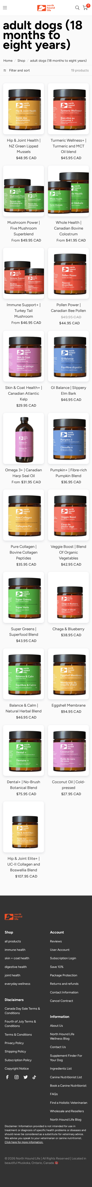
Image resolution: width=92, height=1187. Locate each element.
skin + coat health (17, 958)
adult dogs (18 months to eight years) (58, 61)
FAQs (54, 1094)
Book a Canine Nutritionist (68, 1086)
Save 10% (56, 967)
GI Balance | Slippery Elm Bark (68, 390)
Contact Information (64, 992)
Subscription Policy (18, 1060)
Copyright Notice (17, 1068)
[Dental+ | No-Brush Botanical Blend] (23, 750)
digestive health (16, 967)
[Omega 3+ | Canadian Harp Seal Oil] (23, 438)
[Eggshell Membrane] (68, 674)
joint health (12, 975)
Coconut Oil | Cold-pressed (68, 785)
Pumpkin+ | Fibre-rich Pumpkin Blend (68, 473)
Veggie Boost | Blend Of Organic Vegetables (68, 552)
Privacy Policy (14, 1043)
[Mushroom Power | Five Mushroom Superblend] (23, 191)
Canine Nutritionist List (66, 1077)
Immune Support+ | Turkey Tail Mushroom (23, 311)
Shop (21, 61)
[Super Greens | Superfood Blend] (23, 597)
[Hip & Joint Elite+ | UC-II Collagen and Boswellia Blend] (23, 826)
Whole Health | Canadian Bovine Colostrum (68, 228)
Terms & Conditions (18, 1034)
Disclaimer (11, 1126)
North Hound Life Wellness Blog (62, 1036)
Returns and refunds (64, 984)
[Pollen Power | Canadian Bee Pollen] (68, 273)
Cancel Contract (61, 1001)
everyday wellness (17, 984)
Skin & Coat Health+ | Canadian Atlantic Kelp (23, 393)
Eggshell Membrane (69, 705)
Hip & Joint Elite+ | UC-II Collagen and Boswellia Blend (23, 864)
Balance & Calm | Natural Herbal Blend (24, 708)
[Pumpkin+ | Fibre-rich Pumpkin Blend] (68, 438)
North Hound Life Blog (65, 1120)
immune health (15, 950)
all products (13, 941)
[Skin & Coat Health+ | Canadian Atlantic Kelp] (23, 356)
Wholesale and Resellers (67, 1111)
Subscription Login (63, 958)
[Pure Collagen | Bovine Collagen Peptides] (23, 515)
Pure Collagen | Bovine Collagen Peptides (24, 552)
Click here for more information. (24, 1142)
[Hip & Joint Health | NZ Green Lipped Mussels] (23, 108)
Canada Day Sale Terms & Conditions (22, 1011)
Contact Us (58, 1047)
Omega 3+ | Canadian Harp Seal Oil (23, 473)
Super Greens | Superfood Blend (23, 632)
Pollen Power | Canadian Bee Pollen (68, 308)
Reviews (56, 941)
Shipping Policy (15, 1051)
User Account (59, 950)
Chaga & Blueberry (68, 629)
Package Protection (63, 975)
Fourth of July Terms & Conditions (20, 1024)
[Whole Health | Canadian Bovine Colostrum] (68, 191)
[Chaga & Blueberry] (68, 597)
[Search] (77, 8)
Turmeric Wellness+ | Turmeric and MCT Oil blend (68, 146)
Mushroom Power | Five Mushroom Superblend (23, 228)
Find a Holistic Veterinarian (68, 1103)
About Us (56, 1026)
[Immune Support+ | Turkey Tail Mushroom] (23, 273)
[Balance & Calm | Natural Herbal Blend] (23, 674)
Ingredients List (61, 1068)
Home (8, 61)
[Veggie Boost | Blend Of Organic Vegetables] (68, 515)
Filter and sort (19, 70)
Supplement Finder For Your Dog (66, 1058)
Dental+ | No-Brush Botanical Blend (23, 785)
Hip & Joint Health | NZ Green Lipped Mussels (23, 146)
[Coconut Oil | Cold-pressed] (68, 750)
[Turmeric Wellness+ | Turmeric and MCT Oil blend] (68, 108)
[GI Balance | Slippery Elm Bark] (68, 356)
